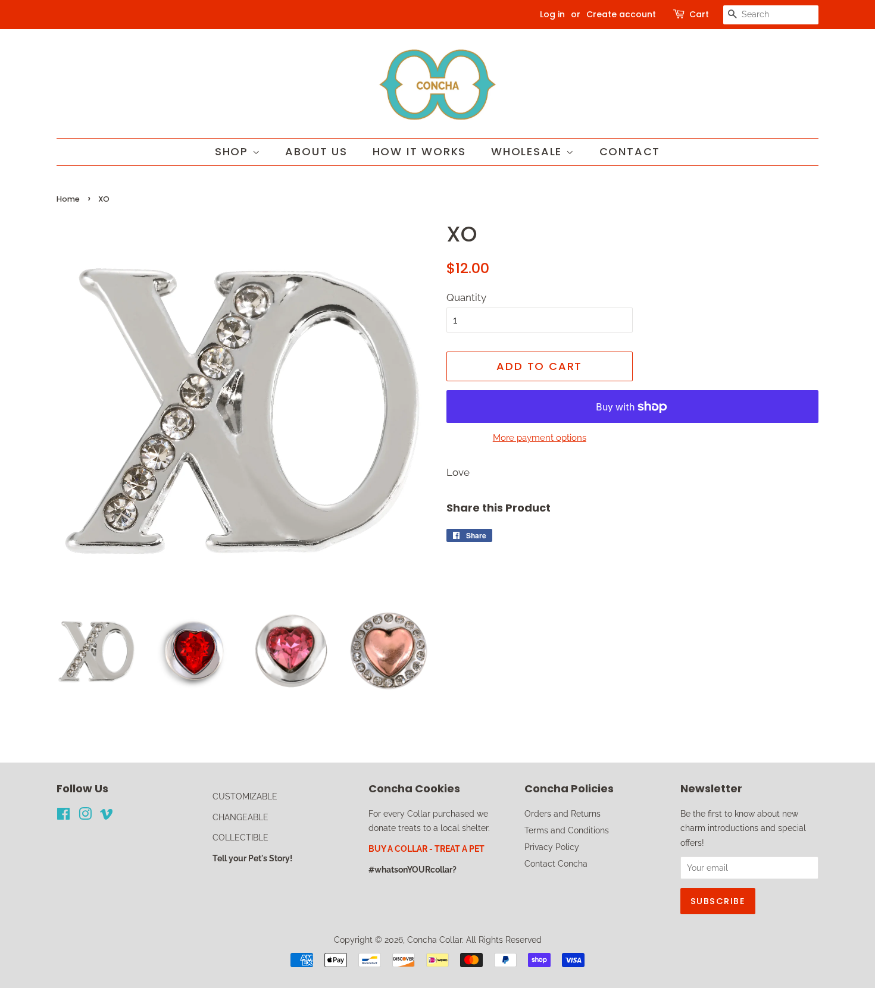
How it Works (420, 151)
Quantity (466, 297)
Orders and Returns (562, 813)
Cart (699, 14)
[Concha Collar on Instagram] (85, 816)
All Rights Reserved (504, 939)
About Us (316, 151)
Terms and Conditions (566, 830)
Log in (552, 14)
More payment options (539, 437)
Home (68, 199)
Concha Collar (434, 939)
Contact (630, 151)
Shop (233, 151)
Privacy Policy (551, 847)
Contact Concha (556, 863)
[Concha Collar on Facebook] (63, 816)
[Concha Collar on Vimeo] (106, 816)
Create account (621, 14)
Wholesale (528, 151)
